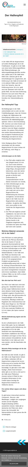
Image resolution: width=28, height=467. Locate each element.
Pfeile (17, 188)
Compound (22, 270)
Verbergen (19, 49)
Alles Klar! (14, 463)
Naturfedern (5, 333)
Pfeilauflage (5, 137)
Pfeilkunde (7, 419)
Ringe (16, 149)
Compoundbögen (7, 297)
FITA (3, 308)
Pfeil (20, 94)
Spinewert (11, 89)
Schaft (8, 167)
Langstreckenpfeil (11, 431)
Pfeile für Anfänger (11, 427)
